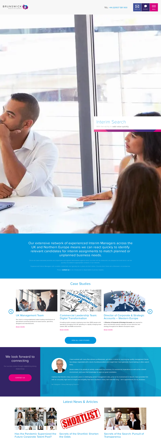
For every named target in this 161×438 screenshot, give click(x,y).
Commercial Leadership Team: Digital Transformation (78, 316)
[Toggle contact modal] (145, 7)
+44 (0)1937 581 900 (118, 7)
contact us (66, 270)
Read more (20, 327)
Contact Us (20, 378)
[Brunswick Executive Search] (15, 7)
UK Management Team (30, 315)
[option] (37, 312)
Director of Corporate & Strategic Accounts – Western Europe (124, 316)
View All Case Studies (80, 340)
